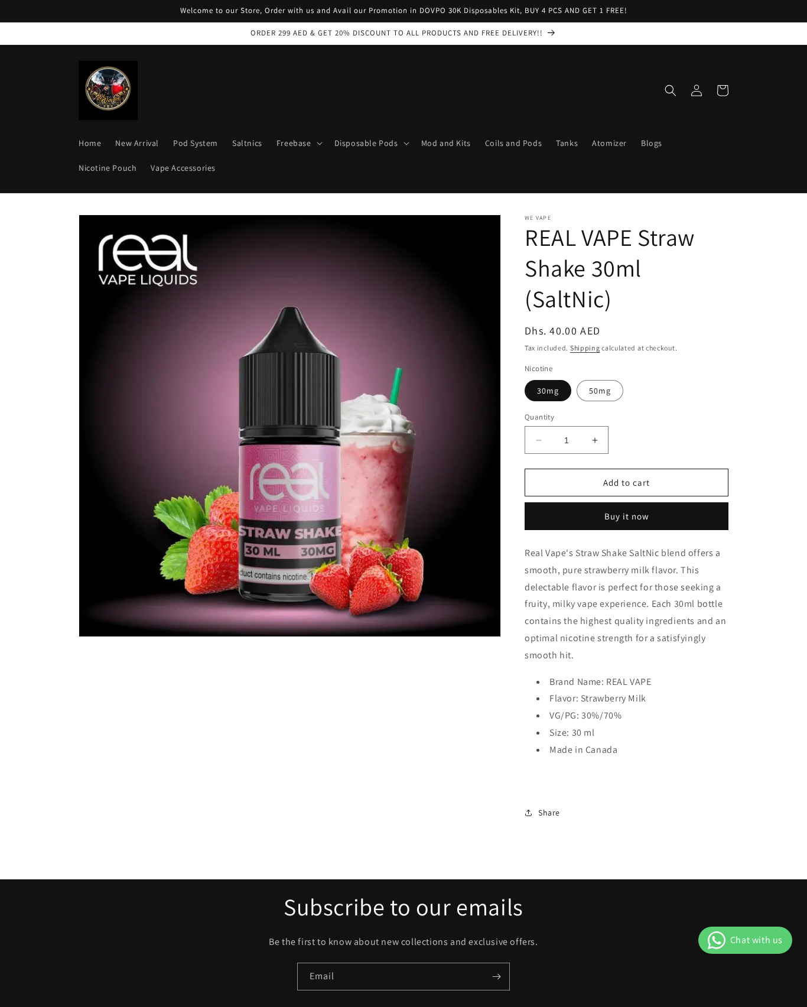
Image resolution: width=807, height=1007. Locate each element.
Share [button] (549, 812)
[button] (298, 143)
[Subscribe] (496, 976)
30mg (548, 390)
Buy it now (626, 516)
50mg (600, 390)
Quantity (539, 417)
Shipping (585, 347)
